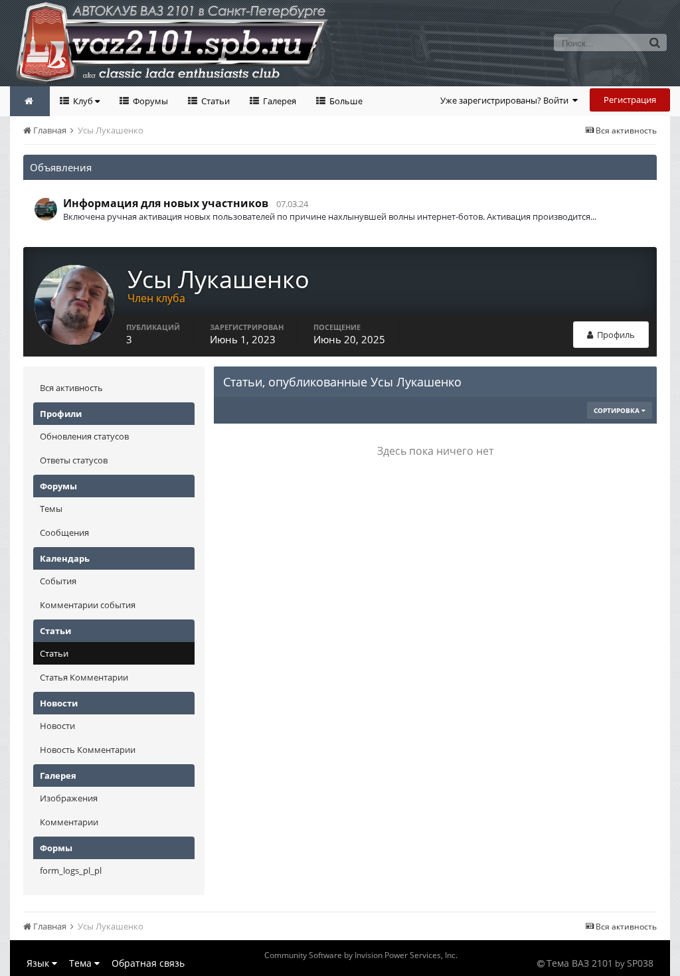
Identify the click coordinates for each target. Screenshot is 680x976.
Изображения (69, 798)
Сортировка (617, 410)
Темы (51, 509)
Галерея (278, 101)
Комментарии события (87, 605)
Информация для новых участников (165, 203)
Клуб (83, 101)
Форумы (149, 101)
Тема (81, 963)
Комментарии (69, 822)
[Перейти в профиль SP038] (46, 209)
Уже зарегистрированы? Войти (506, 100)
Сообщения (64, 532)
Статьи (214, 101)
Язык (39, 963)
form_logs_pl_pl (71, 870)
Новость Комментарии (87, 750)
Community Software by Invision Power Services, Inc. (361, 955)
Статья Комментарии (84, 677)
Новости (57, 726)
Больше (345, 101)
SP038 (640, 963)
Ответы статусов (74, 460)
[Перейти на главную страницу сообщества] (30, 101)
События (58, 581)
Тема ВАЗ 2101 (580, 963)
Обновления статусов (84, 436)
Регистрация (630, 100)
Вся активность (71, 388)
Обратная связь (148, 963)
